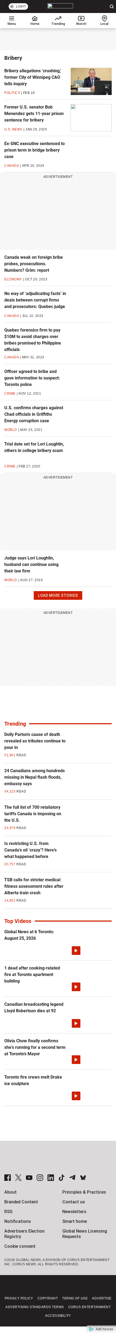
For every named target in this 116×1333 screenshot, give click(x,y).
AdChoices (104, 1329)
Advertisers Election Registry (24, 1234)
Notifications (17, 1221)
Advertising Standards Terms (34, 1307)
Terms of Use (75, 1298)
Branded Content (21, 1201)
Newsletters (74, 1211)
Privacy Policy (19, 1298)
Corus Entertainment (89, 1307)
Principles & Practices (84, 1192)
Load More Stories (58, 596)
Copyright (47, 1298)
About (10, 1192)
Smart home (74, 1221)
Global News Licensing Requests (84, 1234)
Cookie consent (20, 1246)
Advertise (102, 1298)
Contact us (73, 1201)
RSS (8, 1211)
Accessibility (58, 1316)
